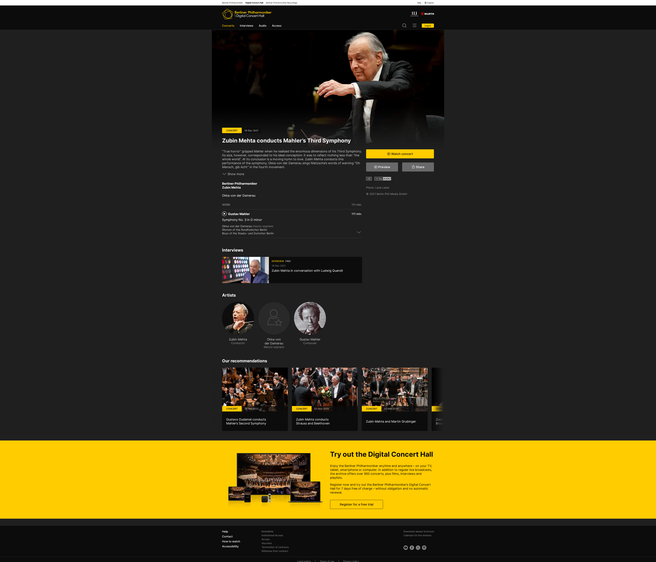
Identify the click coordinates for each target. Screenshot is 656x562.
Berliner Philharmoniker (232, 3)
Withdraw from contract (275, 551)
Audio (262, 25)
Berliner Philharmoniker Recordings (281, 3)
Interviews (246, 25)
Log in (428, 25)
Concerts (228, 25)
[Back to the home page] (246, 14)
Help (419, 3)
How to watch (231, 541)
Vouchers (267, 543)
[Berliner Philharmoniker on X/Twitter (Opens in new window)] (418, 547)
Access (277, 25)
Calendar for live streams (417, 535)
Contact (227, 536)
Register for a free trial (356, 504)
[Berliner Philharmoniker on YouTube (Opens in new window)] (406, 547)
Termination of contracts (275, 547)
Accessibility (230, 546)
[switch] (359, 232)
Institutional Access (272, 535)
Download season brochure (419, 531)
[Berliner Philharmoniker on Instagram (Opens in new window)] (424, 547)
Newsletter (268, 531)
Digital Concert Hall (254, 3)
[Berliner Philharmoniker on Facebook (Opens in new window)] (412, 547)
